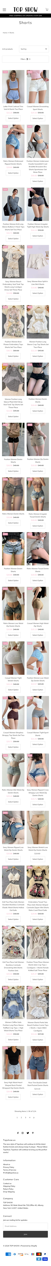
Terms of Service (9, 1170)
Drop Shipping (9, 1192)
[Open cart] (47, 9)
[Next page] (34, 1117)
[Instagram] (23, 1132)
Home (5, 33)
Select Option (13, 118)
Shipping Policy (9, 1186)
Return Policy (8, 1189)
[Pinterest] (33, 1132)
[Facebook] (17, 1132)
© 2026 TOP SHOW (11, 1246)
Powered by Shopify (29, 1246)
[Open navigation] (4, 9)
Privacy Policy (8, 1167)
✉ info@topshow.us (10, 1173)
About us (6, 1164)
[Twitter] (28, 1132)
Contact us (7, 1183)
